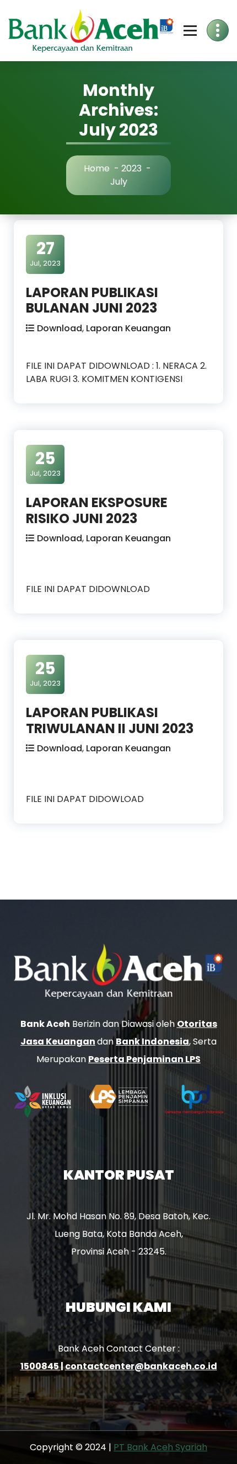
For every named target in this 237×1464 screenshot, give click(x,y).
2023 (131, 168)
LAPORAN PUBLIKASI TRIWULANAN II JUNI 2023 (109, 720)
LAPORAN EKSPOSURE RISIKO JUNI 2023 (97, 510)
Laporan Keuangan (128, 328)
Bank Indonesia (152, 1041)
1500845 (40, 1366)
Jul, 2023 (45, 253)
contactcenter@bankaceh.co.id (141, 1366)
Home (97, 168)
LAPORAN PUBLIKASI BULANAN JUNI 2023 (92, 300)
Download (59, 328)
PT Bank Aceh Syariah (160, 1447)
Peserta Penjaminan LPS (144, 1059)
